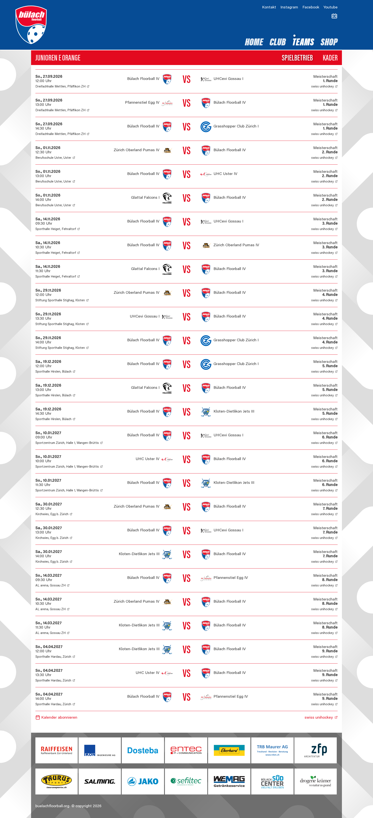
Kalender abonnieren (59, 718)
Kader (330, 58)
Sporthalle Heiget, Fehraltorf (55, 229)
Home (254, 43)
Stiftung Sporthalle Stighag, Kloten (60, 300)
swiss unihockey (322, 86)
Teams (303, 43)
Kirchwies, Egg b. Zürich (51, 514)
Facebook (310, 8)
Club (278, 43)
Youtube (331, 8)
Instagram (289, 8)
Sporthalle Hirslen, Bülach (53, 371)
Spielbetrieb (297, 58)
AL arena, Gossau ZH (50, 585)
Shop (329, 43)
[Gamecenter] (334, 16)
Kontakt (269, 8)
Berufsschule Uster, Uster (53, 158)
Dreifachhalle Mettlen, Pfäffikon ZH (60, 86)
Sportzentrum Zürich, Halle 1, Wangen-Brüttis (67, 443)
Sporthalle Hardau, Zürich (53, 657)
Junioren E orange (57, 58)
